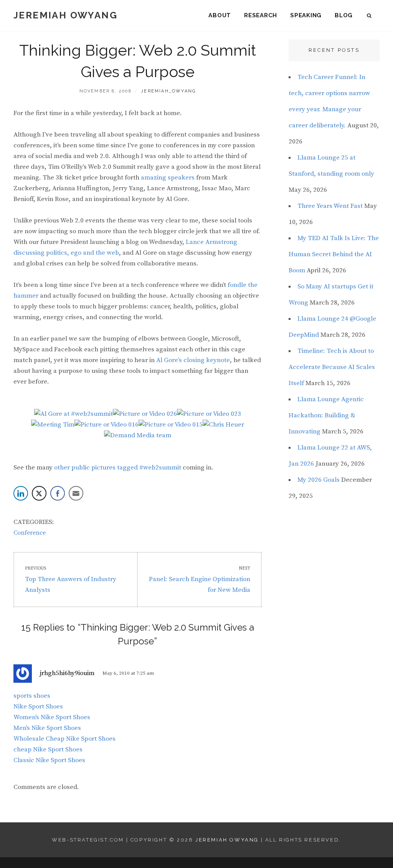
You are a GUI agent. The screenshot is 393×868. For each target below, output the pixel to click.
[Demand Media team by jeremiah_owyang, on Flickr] (137, 435)
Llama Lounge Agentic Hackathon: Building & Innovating (326, 415)
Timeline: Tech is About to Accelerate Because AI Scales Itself (332, 367)
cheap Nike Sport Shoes (48, 749)
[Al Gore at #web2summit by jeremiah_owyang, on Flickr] (73, 414)
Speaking (306, 15)
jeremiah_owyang (168, 91)
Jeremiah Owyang (65, 15)
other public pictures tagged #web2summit (117, 467)
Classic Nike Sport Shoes (49, 760)
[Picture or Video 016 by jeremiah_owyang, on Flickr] (106, 424)
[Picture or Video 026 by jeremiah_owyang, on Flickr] (145, 414)
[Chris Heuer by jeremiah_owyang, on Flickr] (223, 424)
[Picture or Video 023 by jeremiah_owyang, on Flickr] (209, 414)
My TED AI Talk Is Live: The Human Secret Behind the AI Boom (334, 254)
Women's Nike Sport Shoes (51, 717)
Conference (29, 533)
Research (260, 15)
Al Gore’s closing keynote (193, 360)
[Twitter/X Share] (39, 493)
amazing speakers (168, 177)
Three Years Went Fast (330, 206)
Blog (344, 15)
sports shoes (31, 696)
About (219, 15)
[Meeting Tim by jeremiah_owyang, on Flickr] (52, 424)
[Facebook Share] (57, 493)
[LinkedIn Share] (20, 493)
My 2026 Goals (318, 480)
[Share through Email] (76, 493)
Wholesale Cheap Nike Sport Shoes (64, 739)
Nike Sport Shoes (38, 706)
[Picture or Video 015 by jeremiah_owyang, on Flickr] (171, 424)
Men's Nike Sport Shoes (47, 728)
